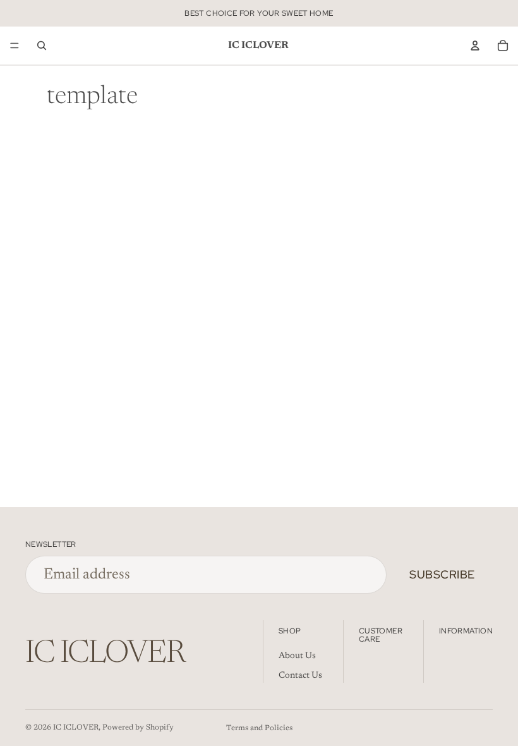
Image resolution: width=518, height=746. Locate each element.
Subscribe (442, 574)
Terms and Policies (259, 728)
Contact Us (300, 676)
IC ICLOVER (76, 727)
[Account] (475, 45)
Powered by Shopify (138, 727)
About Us (297, 656)
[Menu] (14, 45)
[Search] (42, 45)
